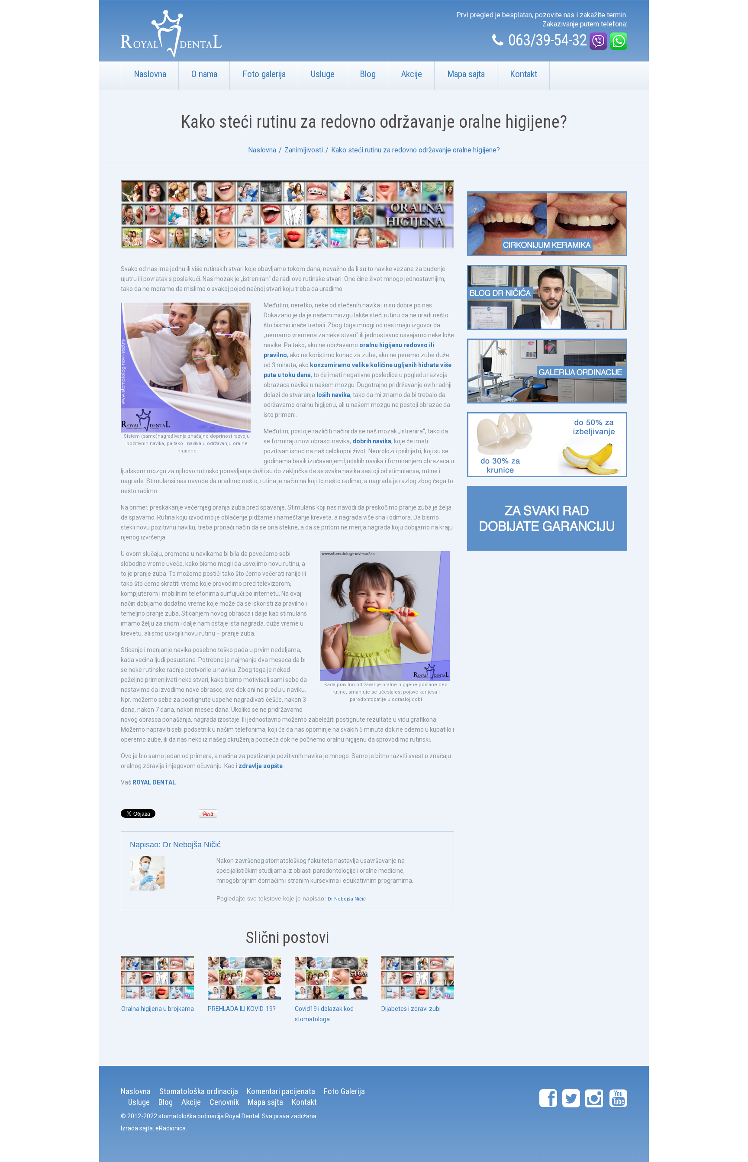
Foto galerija (264, 74)
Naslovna (150, 74)
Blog (368, 74)
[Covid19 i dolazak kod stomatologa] (331, 978)
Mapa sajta (466, 74)
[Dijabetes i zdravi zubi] (417, 978)
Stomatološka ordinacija (198, 1091)
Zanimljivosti (303, 150)
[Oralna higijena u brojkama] (157, 978)
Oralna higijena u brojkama (157, 1008)
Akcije (411, 74)
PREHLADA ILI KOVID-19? (242, 1008)
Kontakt (523, 74)
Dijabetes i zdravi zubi (411, 1008)
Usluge (323, 74)
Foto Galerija (344, 1091)
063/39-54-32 (547, 40)
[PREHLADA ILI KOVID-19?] (244, 978)
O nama (204, 74)
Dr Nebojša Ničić (192, 844)
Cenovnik (224, 1102)
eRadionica (170, 1128)
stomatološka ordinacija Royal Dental (208, 1116)
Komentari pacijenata (281, 1091)
